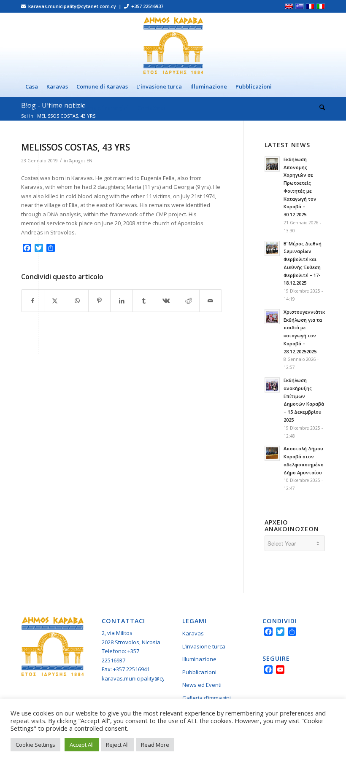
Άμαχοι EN (80, 161)
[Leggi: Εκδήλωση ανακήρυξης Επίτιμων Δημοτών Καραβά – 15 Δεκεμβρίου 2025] (272, 385)
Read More (155, 744)
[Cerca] (320, 107)
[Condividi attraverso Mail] (211, 301)
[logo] (173, 44)
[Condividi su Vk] (166, 301)
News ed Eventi (202, 685)
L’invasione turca (203, 646)
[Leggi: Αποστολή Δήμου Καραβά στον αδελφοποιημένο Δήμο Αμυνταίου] (272, 453)
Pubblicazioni (199, 672)
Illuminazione (199, 659)
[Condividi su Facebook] (33, 301)
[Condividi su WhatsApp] (77, 301)
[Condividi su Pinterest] (100, 301)
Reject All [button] (117, 744)
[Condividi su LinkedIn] (121, 301)
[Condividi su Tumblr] (144, 301)
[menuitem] (31, 86)
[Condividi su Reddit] (188, 301)
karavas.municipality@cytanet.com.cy (149, 678)
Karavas (193, 633)
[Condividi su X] (55, 301)
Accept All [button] (82, 744)
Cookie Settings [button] (35, 744)
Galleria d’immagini (206, 698)
